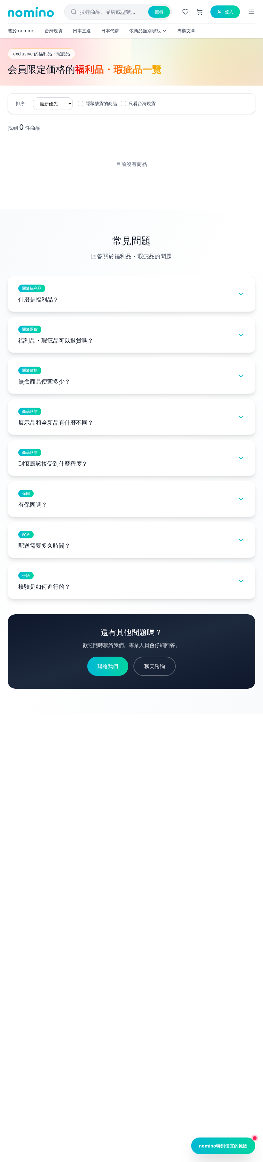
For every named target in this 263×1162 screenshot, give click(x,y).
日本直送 (82, 31)
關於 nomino (21, 31)
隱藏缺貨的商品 (101, 103)
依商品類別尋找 (145, 31)
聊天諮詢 (154, 666)
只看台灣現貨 (142, 103)
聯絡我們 (108, 666)
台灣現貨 (54, 31)
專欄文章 (186, 31)
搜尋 (159, 12)
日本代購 (110, 31)
